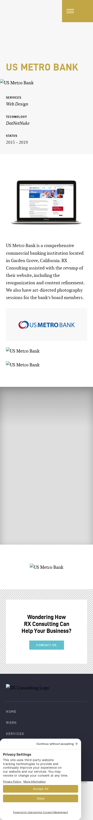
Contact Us (46, 645)
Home (11, 711)
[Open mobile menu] (70, 11)
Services (15, 734)
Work (11, 723)
